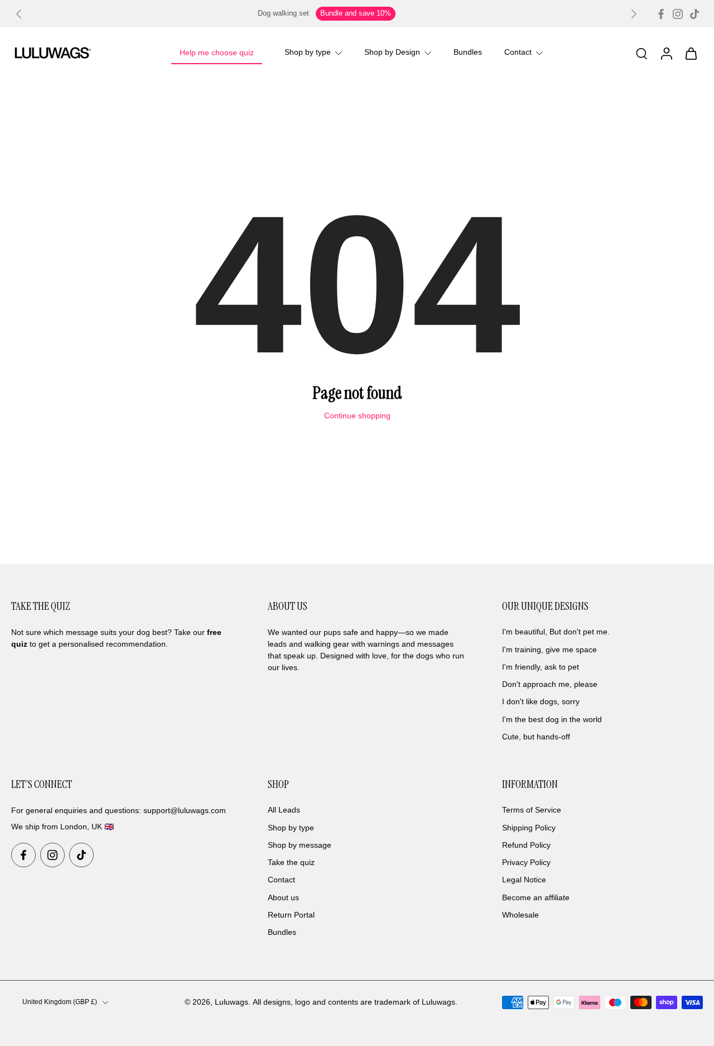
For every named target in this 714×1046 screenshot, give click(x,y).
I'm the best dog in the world (552, 719)
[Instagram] (677, 14)
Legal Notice (524, 880)
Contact (518, 52)
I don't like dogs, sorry (541, 702)
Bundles (468, 52)
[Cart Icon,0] (690, 53)
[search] (641, 53)
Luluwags (231, 1001)
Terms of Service (531, 810)
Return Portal (291, 914)
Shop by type (307, 52)
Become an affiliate (536, 897)
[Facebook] (661, 14)
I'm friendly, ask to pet (540, 666)
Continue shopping (357, 415)
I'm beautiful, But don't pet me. (556, 632)
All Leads (284, 810)
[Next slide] (634, 14)
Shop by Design (392, 52)
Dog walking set (283, 13)
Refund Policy (526, 844)
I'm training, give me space (549, 649)
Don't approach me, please (549, 684)
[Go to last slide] (19, 14)
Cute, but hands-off (536, 736)
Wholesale (520, 914)
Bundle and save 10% (355, 13)
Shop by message (299, 844)
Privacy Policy (526, 862)
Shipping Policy (529, 827)
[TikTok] (694, 14)
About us (283, 897)
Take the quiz (291, 862)
